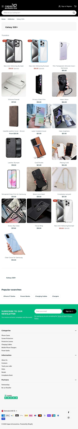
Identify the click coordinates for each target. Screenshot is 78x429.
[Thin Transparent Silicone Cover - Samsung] (64, 51)
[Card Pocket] (39, 147)
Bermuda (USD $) (9, 411)
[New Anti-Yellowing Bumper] (14, 51)
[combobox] (39, 12)
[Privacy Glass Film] (39, 84)
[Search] (74, 13)
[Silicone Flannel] (14, 84)
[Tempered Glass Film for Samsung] (14, 179)
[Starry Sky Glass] (14, 211)
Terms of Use (61, 316)
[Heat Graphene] (64, 116)
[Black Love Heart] (39, 179)
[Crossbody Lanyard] (64, 179)
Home (3, 19)
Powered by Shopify (26, 424)
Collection (11, 19)
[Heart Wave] (64, 84)
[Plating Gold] (64, 147)
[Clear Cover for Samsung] (14, 242)
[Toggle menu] (3, 6)
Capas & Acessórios (12, 424)
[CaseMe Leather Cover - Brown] (14, 116)
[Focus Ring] (39, 211)
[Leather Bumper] (14, 147)
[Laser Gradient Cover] (39, 116)
